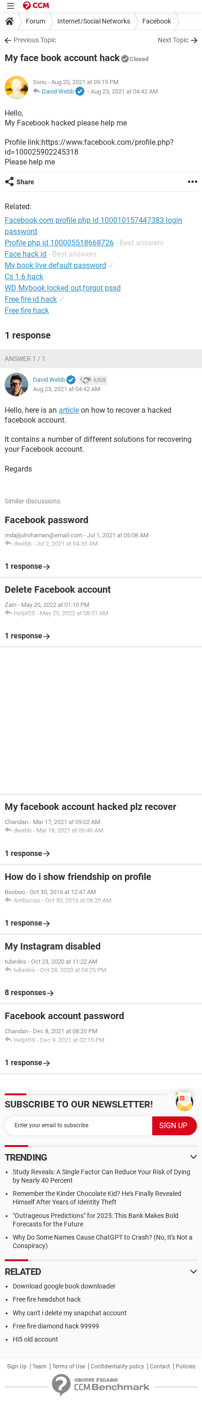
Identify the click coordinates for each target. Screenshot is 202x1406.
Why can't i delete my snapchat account (70, 1313)
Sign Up (17, 1366)
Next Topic (173, 40)
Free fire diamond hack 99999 (56, 1326)
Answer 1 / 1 (25, 358)
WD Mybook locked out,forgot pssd (63, 287)
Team (39, 1366)
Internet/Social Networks (93, 21)
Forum (35, 21)
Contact (160, 1366)
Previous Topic (35, 40)
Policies (185, 1366)
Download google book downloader (64, 1286)
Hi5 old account (35, 1339)
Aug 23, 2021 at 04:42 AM (124, 91)
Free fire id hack (31, 299)
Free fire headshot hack (47, 1299)
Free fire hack (27, 310)
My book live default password (55, 265)
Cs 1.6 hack (24, 276)
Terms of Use (68, 1366)
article (69, 410)
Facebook (156, 21)
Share (25, 182)
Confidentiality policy (117, 1366)
